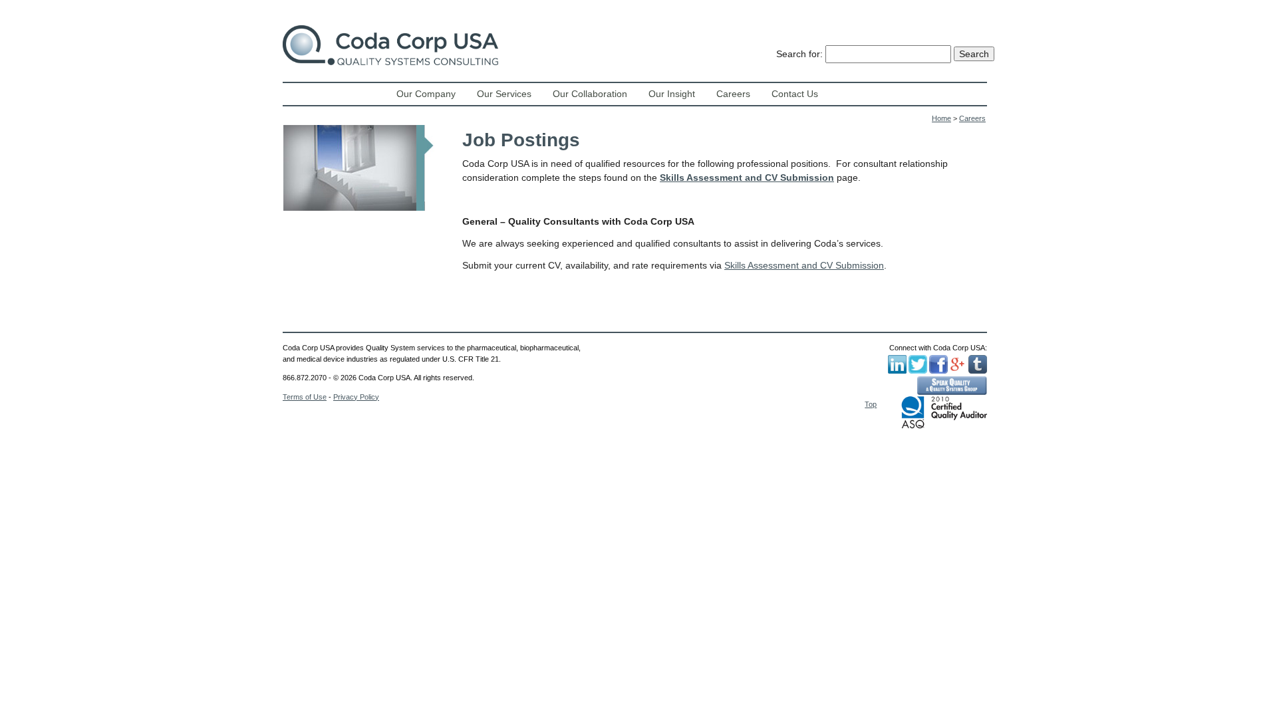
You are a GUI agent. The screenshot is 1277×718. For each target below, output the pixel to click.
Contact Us (795, 93)
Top (871, 404)
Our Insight (671, 93)
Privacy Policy (356, 397)
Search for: (799, 54)
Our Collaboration (590, 93)
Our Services (504, 93)
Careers (733, 93)
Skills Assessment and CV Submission (747, 177)
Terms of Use (305, 397)
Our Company (426, 93)
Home (941, 118)
